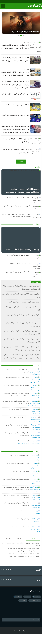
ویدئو (39, 580)
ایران (27, 596)
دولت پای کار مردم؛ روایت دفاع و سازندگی (15, 94)
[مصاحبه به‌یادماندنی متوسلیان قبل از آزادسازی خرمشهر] (36, 274)
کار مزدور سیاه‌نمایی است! (22, 440)
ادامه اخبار (21, 161)
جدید (33, 538)
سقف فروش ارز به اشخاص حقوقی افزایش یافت (24, 302)
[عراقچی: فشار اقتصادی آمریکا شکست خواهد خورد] (36, 200)
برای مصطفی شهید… (23, 511)
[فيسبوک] (1, 2)
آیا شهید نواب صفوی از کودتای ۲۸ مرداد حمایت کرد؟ (16, 206)
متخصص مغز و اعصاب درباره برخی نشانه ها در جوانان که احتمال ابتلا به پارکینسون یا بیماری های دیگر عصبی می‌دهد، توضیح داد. (15, 129)
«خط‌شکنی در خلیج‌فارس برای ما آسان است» (18, 417)
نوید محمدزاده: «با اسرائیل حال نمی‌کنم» (23, 249)
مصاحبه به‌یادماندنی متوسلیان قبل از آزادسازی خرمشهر (15, 479)
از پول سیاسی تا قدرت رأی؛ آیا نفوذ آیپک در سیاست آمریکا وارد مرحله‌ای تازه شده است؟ (21, 48)
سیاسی (38, 167)
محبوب (19, 538)
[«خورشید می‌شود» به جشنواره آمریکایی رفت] (36, 257)
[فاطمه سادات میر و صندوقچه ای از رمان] (21, 23)
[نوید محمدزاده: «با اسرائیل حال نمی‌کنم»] (21, 240)
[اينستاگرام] (4, 2)
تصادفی (8, 538)
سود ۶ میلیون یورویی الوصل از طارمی (17, 104)
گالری (38, 570)
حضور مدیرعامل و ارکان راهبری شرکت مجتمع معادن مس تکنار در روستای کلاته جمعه (15, 60)
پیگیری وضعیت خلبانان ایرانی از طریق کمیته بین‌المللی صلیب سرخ (23, 548)
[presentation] (3, 22)
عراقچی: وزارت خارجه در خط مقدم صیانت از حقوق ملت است (24, 556)
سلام (18, 596)
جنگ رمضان (35, 600)
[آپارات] (7, 2)
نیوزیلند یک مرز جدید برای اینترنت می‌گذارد (15, 115)
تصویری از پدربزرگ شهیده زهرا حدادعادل (19, 263)
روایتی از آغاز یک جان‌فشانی (22, 519)
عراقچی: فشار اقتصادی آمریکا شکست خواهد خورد (17, 197)
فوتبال (23, 600)
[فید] (9, 2)
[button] (18, 35)
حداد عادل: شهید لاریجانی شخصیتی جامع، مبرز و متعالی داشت (24, 553)
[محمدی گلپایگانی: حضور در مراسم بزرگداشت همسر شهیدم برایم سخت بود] (21, 182)
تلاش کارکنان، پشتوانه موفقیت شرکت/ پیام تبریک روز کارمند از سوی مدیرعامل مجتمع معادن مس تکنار (15, 84)
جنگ (37, 596)
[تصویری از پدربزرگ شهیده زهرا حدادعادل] (36, 266)
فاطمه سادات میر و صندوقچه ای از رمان (25, 31)
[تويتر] (6, 613)
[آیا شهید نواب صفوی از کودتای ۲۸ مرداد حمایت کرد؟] (36, 208)
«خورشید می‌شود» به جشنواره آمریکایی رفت (18, 255)
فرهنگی (38, 224)
